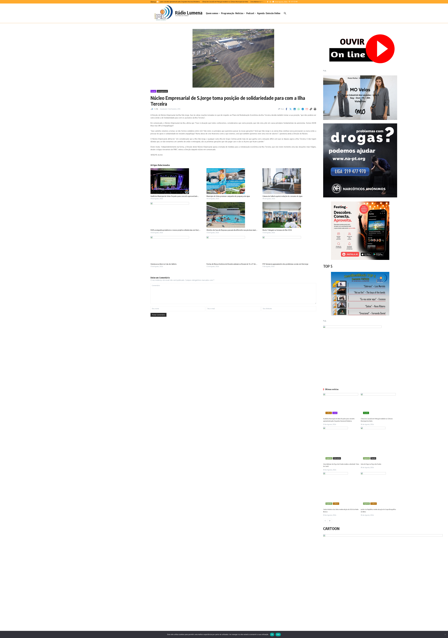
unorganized (162, 91)
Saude (373, 458)
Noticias (239, 13)
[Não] (445, 634)
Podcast (250, 13)
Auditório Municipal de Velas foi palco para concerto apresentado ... (174, 196)
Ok (272, 634)
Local (153, 91)
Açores (366, 413)
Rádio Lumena (188, 13)
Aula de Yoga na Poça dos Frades (371, 464)
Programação (227, 13)
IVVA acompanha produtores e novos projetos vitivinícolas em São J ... (175, 230)
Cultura (328, 413)
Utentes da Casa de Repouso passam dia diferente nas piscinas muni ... (231, 230)
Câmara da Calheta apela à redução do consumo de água (282, 196)
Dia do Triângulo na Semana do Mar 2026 (277, 230)
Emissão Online (273, 13)
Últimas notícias (332, 389)
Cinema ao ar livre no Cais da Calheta (163, 264)
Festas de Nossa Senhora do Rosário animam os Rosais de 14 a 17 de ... (231, 264)
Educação (337, 458)
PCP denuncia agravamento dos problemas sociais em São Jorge (285, 264)
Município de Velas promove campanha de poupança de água (228, 196)
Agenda (261, 13)
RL (157, 109)
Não (278, 634)
